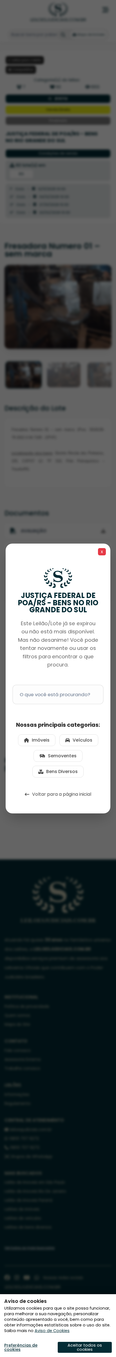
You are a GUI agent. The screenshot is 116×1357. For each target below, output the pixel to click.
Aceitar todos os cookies (85, 1347)
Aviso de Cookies (52, 1330)
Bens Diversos (62, 771)
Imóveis (41, 740)
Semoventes (62, 756)
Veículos (82, 740)
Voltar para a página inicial (61, 794)
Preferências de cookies (20, 1347)
